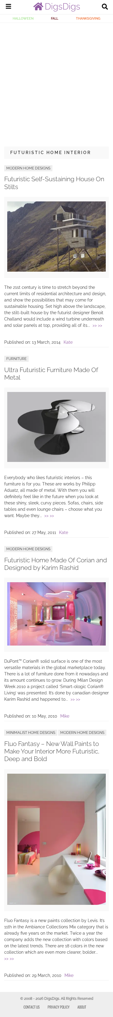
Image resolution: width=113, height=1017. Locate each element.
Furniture (16, 359)
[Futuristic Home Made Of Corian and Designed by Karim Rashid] (56, 644)
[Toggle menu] (8, 7)
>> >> (97, 325)
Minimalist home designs (30, 733)
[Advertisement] (56, 82)
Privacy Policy (59, 1006)
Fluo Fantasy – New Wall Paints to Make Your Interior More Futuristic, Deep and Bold (51, 751)
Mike (64, 716)
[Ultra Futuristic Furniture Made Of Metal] (56, 460)
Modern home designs (28, 168)
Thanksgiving (88, 18)
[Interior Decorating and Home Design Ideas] (56, 10)
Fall (54, 18)
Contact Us (32, 1006)
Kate (68, 342)
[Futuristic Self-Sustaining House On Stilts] (56, 270)
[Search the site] (105, 7)
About (81, 1006)
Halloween (23, 18)
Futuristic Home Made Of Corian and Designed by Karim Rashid (55, 563)
